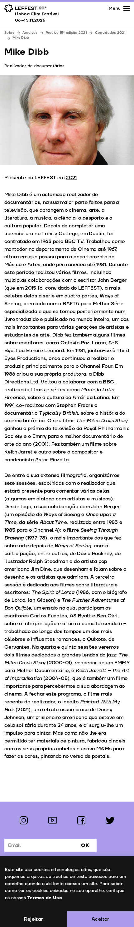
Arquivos (29, 32)
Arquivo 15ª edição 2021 (66, 32)
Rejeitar (33, 919)
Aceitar (100, 919)
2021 (71, 177)
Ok (85, 845)
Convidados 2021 (110, 32)
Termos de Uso (44, 898)
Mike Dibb (20, 37)
